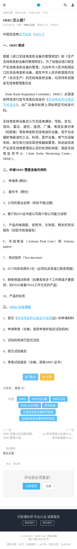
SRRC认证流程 (20, 307)
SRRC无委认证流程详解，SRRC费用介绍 (19, 435)
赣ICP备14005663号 (38, 539)
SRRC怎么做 (39, 399)
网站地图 (52, 536)
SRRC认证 (38, 5)
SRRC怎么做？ (15, 20)
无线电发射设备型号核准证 (38, 418)
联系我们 (29, 522)
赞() (32, 377)
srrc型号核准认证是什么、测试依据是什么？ (58, 435)
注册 (48, 486)
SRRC (39, 34)
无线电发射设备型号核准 (34, 318)
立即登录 (31, 486)
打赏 (48, 377)
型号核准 (25, 34)
